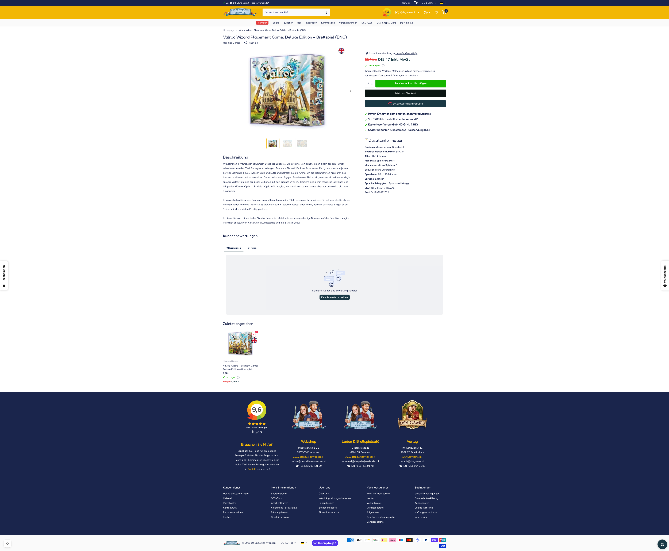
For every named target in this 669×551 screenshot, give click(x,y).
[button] (351, 91)
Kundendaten (422, 503)
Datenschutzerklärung (426, 498)
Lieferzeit (228, 498)
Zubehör (288, 22)
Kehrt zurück (230, 507)
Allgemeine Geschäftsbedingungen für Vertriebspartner (381, 517)
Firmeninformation (329, 512)
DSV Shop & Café (386, 22)
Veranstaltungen (348, 22)
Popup (383, 65)
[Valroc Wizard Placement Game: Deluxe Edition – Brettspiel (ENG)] (240, 343)
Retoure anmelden (233, 512)
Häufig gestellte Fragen (236, 493)
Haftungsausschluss (426, 512)
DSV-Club (276, 498)
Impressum (421, 517)
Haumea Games (231, 42)
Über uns (324, 487)
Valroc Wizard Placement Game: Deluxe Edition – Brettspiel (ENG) (240, 369)
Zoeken (325, 12)
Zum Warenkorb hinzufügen (410, 83)
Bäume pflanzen (279, 512)
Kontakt (406, 3)
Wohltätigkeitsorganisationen (335, 498)
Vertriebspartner (377, 487)
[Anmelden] (427, 12)
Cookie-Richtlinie (424, 507)
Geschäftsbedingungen (427, 493)
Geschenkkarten (279, 503)
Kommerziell (328, 22)
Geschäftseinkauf (280, 517)
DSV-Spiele (406, 22)
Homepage (228, 30)
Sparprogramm (279, 493)
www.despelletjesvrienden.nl (308, 456)
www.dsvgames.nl (412, 456)
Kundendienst (231, 487)
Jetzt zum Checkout (405, 93)
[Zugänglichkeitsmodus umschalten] (416, 3)
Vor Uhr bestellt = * (393, 119)
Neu (299, 22)
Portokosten (229, 503)
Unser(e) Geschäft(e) (406, 53)
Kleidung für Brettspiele (284, 507)
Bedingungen (423, 487)
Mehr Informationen (283, 487)
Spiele (276, 22)
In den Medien (326, 503)
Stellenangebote (328, 507)
